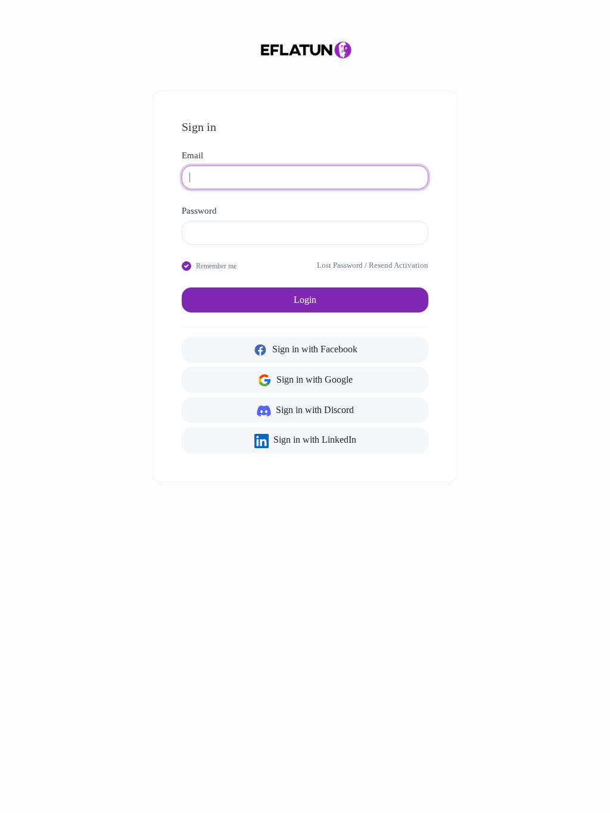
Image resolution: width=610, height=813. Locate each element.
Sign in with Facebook (313, 349)
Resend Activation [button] (398, 265)
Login (305, 300)
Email (192, 155)
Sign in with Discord (313, 410)
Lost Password (340, 265)
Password (199, 210)
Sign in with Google (313, 379)
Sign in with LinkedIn (313, 439)
